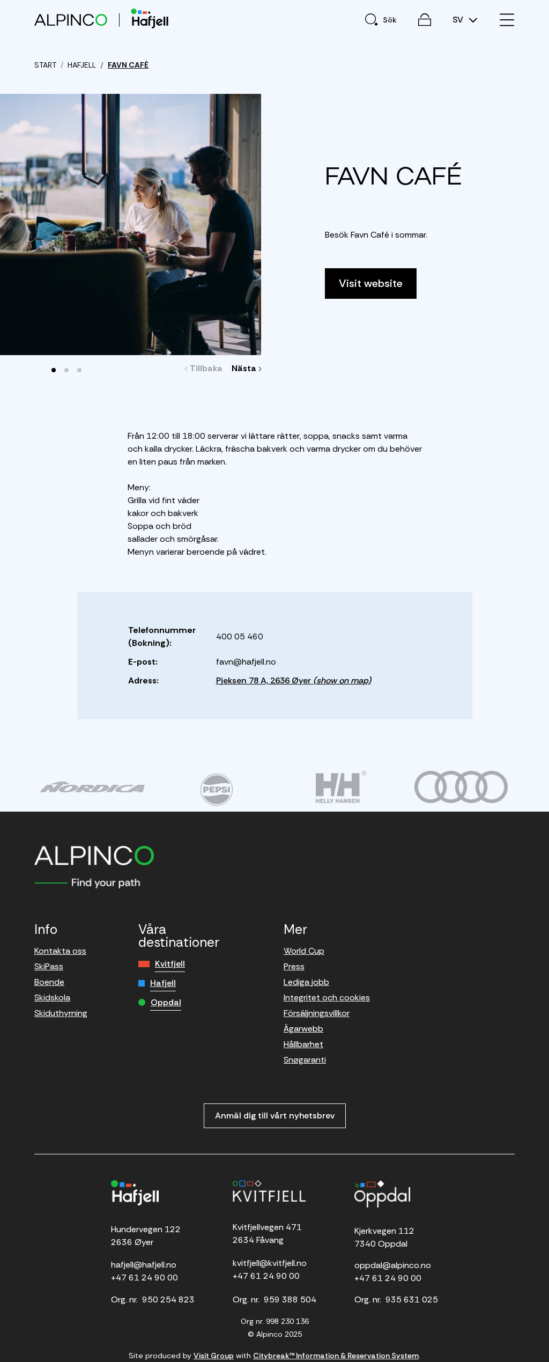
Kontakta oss (60, 950)
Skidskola (52, 997)
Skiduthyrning (60, 1013)
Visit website (371, 283)
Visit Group (214, 1355)
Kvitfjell (170, 963)
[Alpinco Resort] (70, 19)
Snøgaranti (305, 1059)
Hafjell (163, 983)
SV (458, 19)
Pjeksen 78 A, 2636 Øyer (293, 680)
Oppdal (166, 1002)
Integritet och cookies (327, 997)
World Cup (304, 950)
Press (294, 966)
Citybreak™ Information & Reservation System (336, 1355)
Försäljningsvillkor (317, 1013)
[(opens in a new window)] (92, 787)
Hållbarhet (303, 1044)
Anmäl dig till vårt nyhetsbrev (275, 1115)
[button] (53, 370)
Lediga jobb (306, 982)
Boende (49, 982)
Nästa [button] (245, 368)
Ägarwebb (303, 1028)
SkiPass (48, 966)
